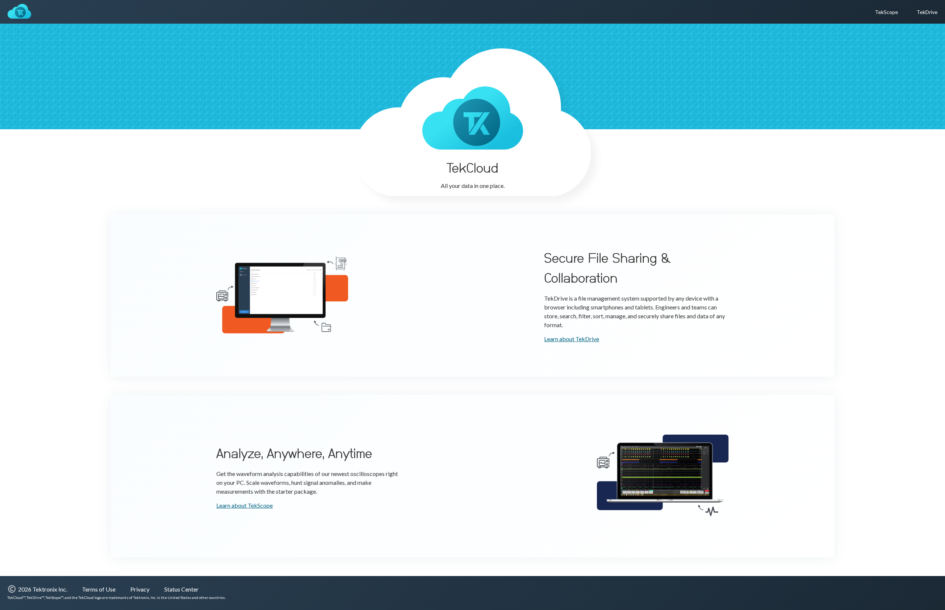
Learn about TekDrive (571, 338)
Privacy (140, 589)
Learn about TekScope (244, 505)
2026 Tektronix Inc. (42, 589)
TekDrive (927, 12)
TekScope (886, 12)
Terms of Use (99, 589)
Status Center (181, 589)
